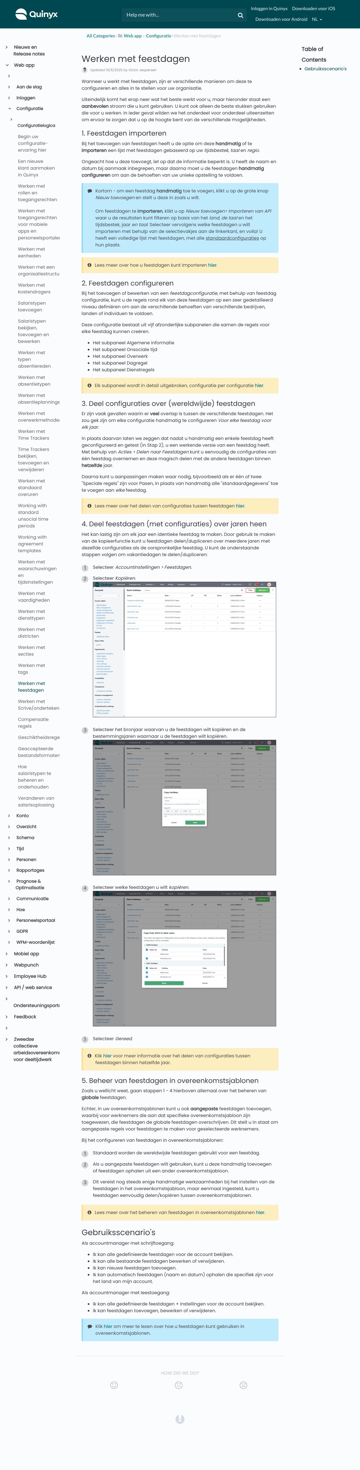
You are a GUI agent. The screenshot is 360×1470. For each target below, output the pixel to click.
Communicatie (32, 899)
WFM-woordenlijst (35, 942)
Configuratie (29, 109)
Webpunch (26, 965)
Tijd (20, 849)
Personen (26, 860)
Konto (22, 816)
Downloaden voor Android (281, 19)
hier (212, 265)
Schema (25, 838)
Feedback (25, 1016)
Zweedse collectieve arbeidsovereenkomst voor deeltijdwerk (34, 1049)
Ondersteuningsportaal (34, 1005)
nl (315, 19)
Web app (24, 65)
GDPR (22, 931)
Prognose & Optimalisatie (30, 884)
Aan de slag (29, 87)
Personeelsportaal (35, 920)
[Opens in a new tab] (180, 1419)
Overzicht (26, 827)
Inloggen (25, 98)
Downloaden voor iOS (313, 8)
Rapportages (30, 870)
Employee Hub (30, 976)
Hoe (20, 910)
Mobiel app (26, 953)
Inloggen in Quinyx (269, 8)
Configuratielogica (36, 126)
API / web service (33, 987)
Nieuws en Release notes (29, 50)
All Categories (101, 36)
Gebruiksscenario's (326, 69)
